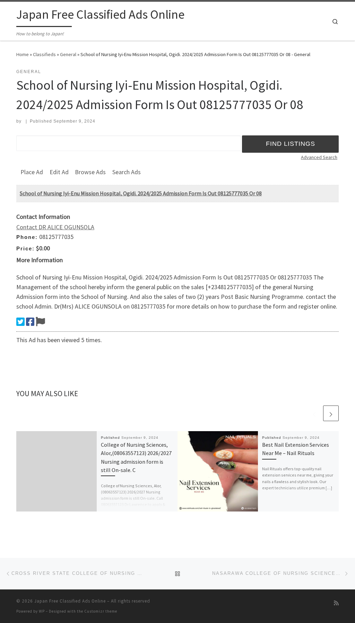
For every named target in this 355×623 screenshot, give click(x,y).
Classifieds (44, 54)
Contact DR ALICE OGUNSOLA (55, 227)
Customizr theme (100, 611)
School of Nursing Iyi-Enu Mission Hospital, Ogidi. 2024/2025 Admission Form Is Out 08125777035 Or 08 (141, 193)
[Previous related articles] (314, 413)
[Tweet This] (20, 322)
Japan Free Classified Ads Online (70, 601)
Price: (25, 248)
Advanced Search (319, 157)
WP (42, 611)
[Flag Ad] (40, 322)
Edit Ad (59, 172)
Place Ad (31, 172)
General (68, 54)
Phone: (27, 237)
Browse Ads (90, 172)
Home (22, 54)
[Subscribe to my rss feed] (336, 603)
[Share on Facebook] (30, 322)
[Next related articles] (331, 413)
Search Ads (126, 172)
